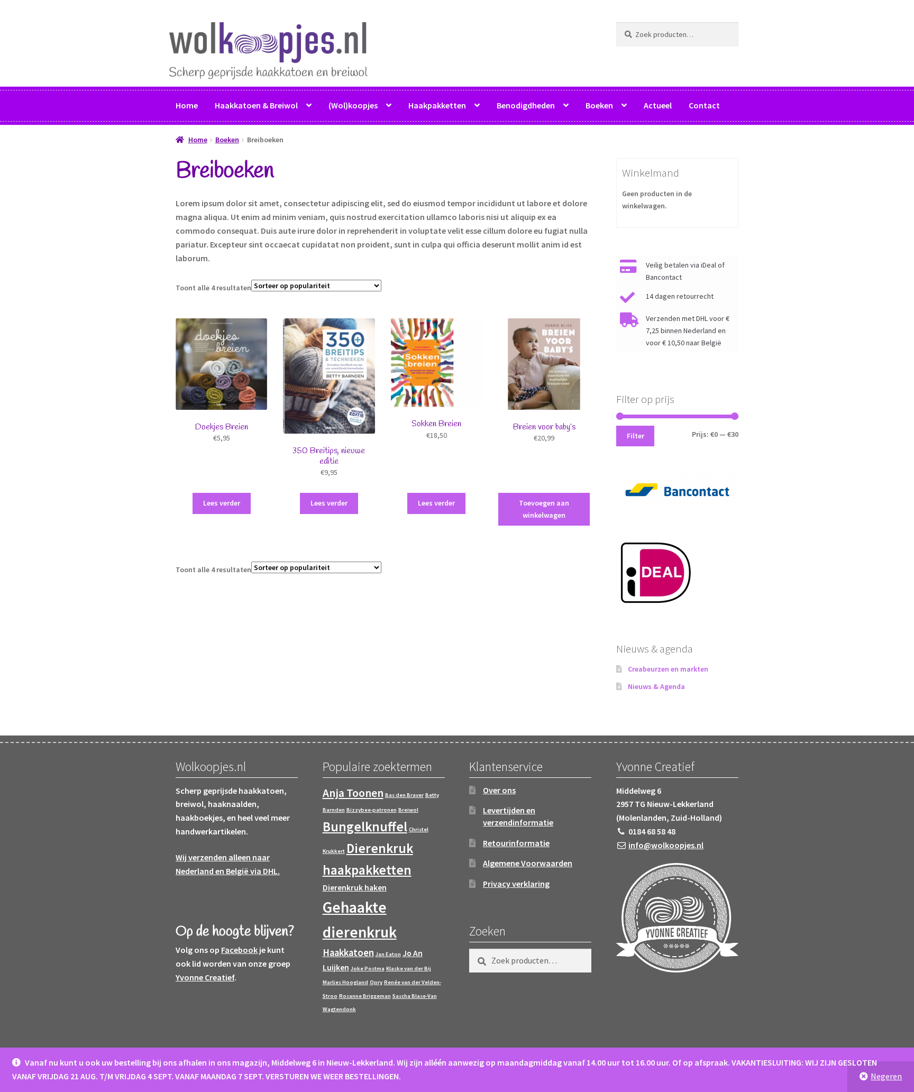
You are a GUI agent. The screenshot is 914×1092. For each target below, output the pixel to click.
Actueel (658, 105)
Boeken (599, 105)
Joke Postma (368, 968)
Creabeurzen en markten (668, 669)
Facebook (239, 949)
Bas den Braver (404, 795)
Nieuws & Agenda (656, 686)
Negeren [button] (886, 1076)
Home (187, 105)
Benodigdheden (526, 105)
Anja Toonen (353, 793)
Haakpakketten (437, 105)
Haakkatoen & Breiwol (256, 105)
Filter (635, 436)
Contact (704, 105)
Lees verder (221, 503)
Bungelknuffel (365, 826)
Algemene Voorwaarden (527, 863)
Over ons (499, 790)
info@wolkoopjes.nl (665, 845)
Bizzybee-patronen (371, 809)
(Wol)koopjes (353, 105)
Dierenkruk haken (355, 888)
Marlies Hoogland (345, 982)
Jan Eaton (388, 954)
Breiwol (408, 809)
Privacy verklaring (516, 883)
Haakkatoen (348, 953)
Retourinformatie (516, 843)
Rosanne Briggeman (365, 996)
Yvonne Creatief (205, 977)
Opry (376, 982)
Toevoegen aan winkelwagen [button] (544, 509)
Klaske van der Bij (408, 968)
